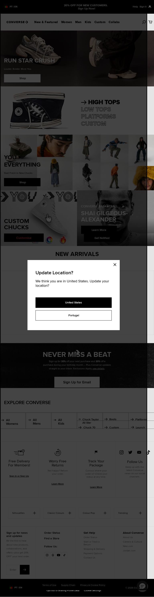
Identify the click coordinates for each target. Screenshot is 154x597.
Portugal (73, 315)
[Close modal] (116, 264)
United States (73, 302)
